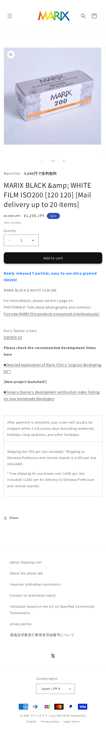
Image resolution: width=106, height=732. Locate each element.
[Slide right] (63, 161)
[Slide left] (42, 161)
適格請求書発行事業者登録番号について (42, 635)
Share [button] (13, 517)
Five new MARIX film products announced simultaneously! (51, 313)
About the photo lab (26, 573)
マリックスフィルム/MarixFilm (50, 715)
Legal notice (71, 721)
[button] (9, 16)
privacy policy (20, 624)
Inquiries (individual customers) (35, 584)
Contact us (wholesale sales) (33, 595)
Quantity (10, 231)
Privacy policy (50, 721)
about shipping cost (26, 562)
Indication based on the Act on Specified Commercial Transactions (52, 609)
